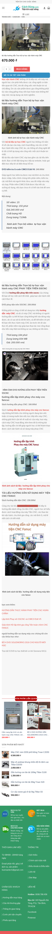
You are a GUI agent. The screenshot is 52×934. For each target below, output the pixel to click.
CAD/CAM (16, 17)
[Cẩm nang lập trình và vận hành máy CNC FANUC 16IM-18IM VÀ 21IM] (13, 716)
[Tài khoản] (44, 8)
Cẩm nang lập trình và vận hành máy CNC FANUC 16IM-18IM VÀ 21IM (13, 733)
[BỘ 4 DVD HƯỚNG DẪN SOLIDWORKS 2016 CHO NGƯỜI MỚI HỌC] (38, 716)
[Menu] (3, 8)
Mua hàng (21, 69)
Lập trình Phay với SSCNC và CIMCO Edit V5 (21, 619)
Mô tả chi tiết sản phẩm (15, 75)
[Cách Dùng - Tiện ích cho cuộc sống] (26, 8)
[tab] (26, 76)
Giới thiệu (33, 855)
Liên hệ (32, 872)
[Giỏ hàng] (48, 8)
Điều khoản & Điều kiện (39, 866)
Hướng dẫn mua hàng (12, 898)
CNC (23, 17)
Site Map (33, 878)
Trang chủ (6, 17)
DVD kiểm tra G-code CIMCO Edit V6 (18, 169)
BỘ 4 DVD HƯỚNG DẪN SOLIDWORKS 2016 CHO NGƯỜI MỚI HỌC (37, 733)
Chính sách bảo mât (37, 860)
